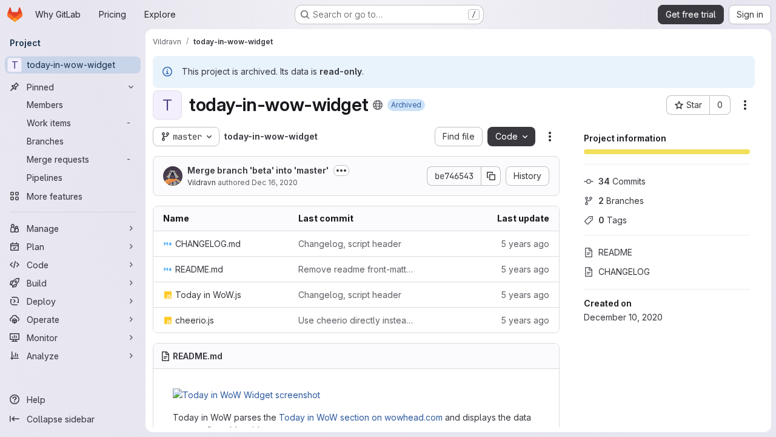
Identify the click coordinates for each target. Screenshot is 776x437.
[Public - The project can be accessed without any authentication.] (378, 105)
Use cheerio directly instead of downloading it (356, 320)
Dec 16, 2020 (275, 182)
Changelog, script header (349, 244)
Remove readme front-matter (356, 269)
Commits (622, 181)
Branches (621, 200)
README (615, 252)
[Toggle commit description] (341, 170)
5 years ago (525, 244)
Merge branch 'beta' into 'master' (258, 170)
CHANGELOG (624, 271)
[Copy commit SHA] (491, 176)
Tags (612, 220)
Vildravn (201, 182)
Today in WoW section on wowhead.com (361, 417)
